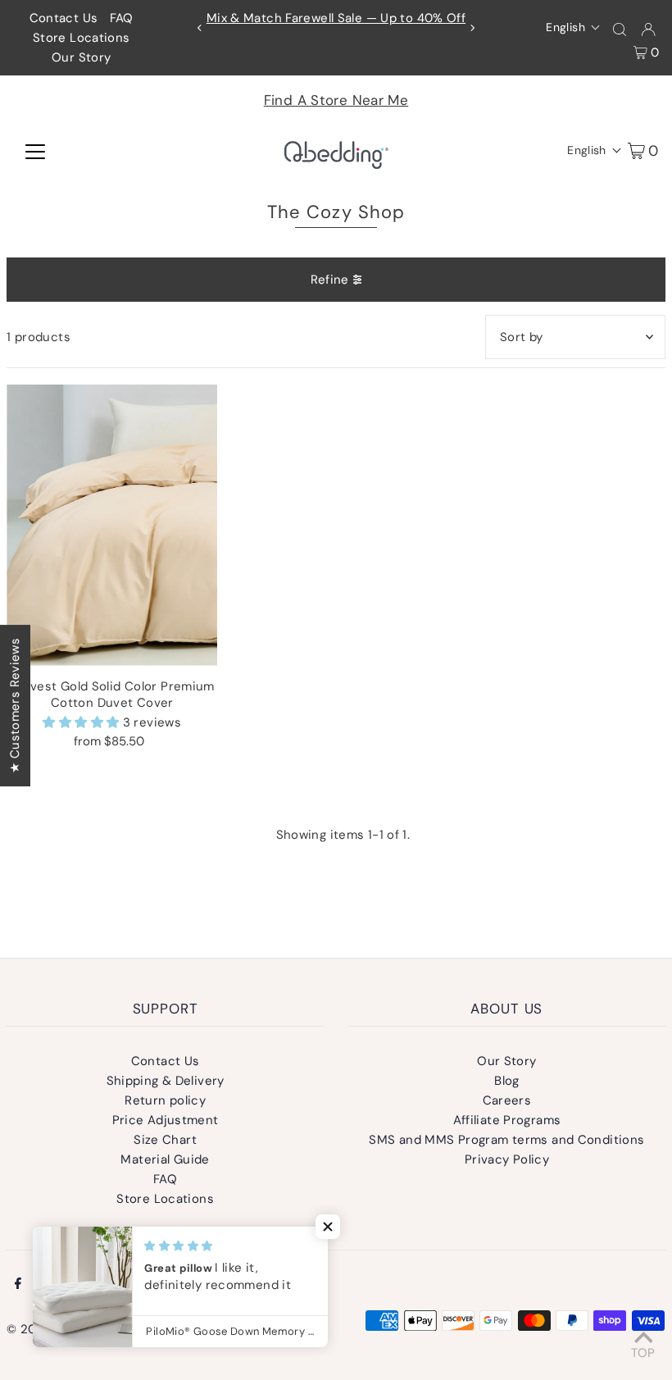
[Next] (472, 28)
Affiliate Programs (507, 1120)
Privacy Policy (507, 1159)
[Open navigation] (35, 150)
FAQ (122, 18)
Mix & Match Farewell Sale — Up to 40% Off (336, 18)
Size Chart (165, 1140)
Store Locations (81, 38)
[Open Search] (619, 28)
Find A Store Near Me (336, 100)
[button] (573, 27)
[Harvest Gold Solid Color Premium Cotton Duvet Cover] (112, 525)
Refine (330, 279)
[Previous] (200, 28)
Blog (507, 1081)
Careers (507, 1100)
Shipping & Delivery (166, 1081)
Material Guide (164, 1159)
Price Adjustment (165, 1120)
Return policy (165, 1100)
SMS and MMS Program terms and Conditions (506, 1140)
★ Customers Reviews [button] (15, 704)
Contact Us (64, 18)
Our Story (81, 57)
